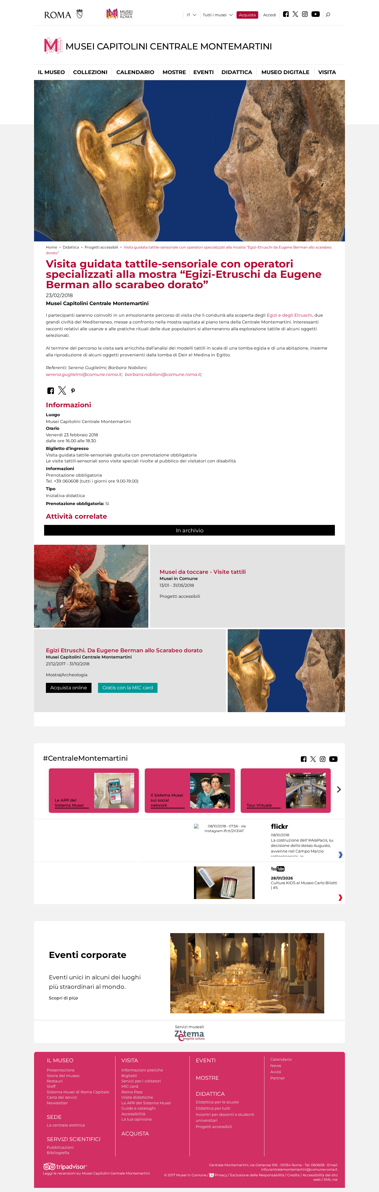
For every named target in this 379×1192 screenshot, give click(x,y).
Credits (293, 1175)
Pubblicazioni (60, 1147)
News (275, 1065)
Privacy (221, 1175)
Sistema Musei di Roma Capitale (78, 1092)
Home (51, 247)
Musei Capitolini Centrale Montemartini (168, 46)
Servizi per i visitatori (141, 1081)
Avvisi (275, 1071)
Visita (327, 72)
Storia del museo (63, 1075)
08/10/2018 (302, 846)
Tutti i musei (215, 14)
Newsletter (57, 1102)
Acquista (247, 14)
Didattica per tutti (213, 1108)
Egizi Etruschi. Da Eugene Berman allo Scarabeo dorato (124, 650)
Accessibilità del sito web (320, 1177)
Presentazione (61, 1070)
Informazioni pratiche (142, 1070)
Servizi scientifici (73, 1139)
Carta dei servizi (62, 1097)
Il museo (51, 72)
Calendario (135, 72)
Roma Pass (131, 1092)
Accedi (269, 14)
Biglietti (129, 1075)
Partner (277, 1078)
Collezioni (90, 72)
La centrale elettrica (66, 1125)
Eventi (203, 72)
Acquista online (68, 687)
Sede (54, 1117)
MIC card (129, 1086)
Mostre (174, 72)
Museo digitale (285, 72)
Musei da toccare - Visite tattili (203, 571)
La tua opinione (136, 1119)
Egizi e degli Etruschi (289, 315)
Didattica (236, 72)
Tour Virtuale (259, 805)
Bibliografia (58, 1152)
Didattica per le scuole (217, 1102)
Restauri (55, 1081)
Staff (51, 1086)
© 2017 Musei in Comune (185, 1175)
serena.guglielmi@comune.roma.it (84, 374)
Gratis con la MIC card (127, 687)
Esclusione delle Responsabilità (257, 1175)
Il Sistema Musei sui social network (167, 800)
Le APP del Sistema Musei (69, 803)
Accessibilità (133, 1113)
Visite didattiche (137, 1097)
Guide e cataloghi (138, 1108)
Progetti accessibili (101, 247)
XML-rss (331, 1179)
